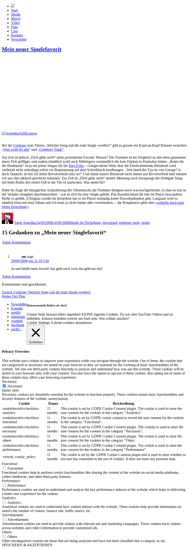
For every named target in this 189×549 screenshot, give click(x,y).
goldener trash (129, 223)
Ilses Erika (76, 166)
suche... (16, 329)
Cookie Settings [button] (38, 323)
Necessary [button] (9, 381)
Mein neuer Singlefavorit (31, 49)
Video (15, 23)
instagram (18, 317)
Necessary (14, 386)
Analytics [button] (9, 498)
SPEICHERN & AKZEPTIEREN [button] (27, 545)
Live (14, 31)
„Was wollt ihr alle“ (16, 149)
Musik (15, 14)
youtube (17, 321)
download (110, 223)
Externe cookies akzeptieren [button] (71, 323)
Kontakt (17, 35)
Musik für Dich (80, 223)
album (96, 223)
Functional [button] (9, 464)
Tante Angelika (25, 223)
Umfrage (19, 145)
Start (14, 10)
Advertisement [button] (12, 515)
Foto (14, 27)
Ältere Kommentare (16, 242)
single (145, 223)
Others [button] (7, 532)
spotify (16, 312)
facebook (17, 325)
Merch (16, 19)
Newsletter (19, 39)
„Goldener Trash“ (51, 149)
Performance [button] (11, 481)
